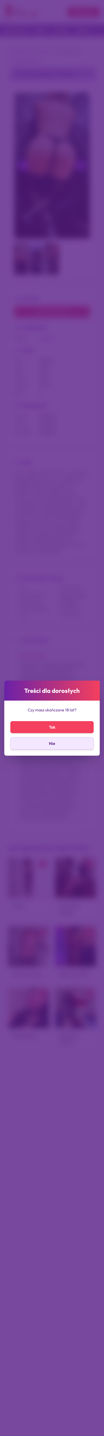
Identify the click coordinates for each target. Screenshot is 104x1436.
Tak (52, 727)
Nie (52, 743)
